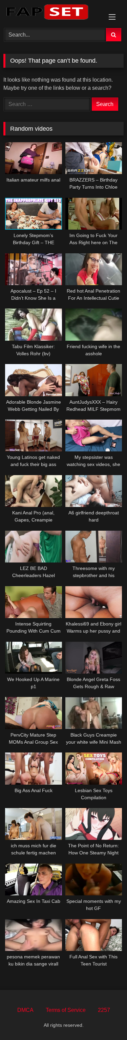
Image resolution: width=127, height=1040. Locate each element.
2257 (104, 1010)
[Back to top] (106, 1019)
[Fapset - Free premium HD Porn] (52, 13)
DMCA (25, 1010)
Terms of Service (66, 1010)
